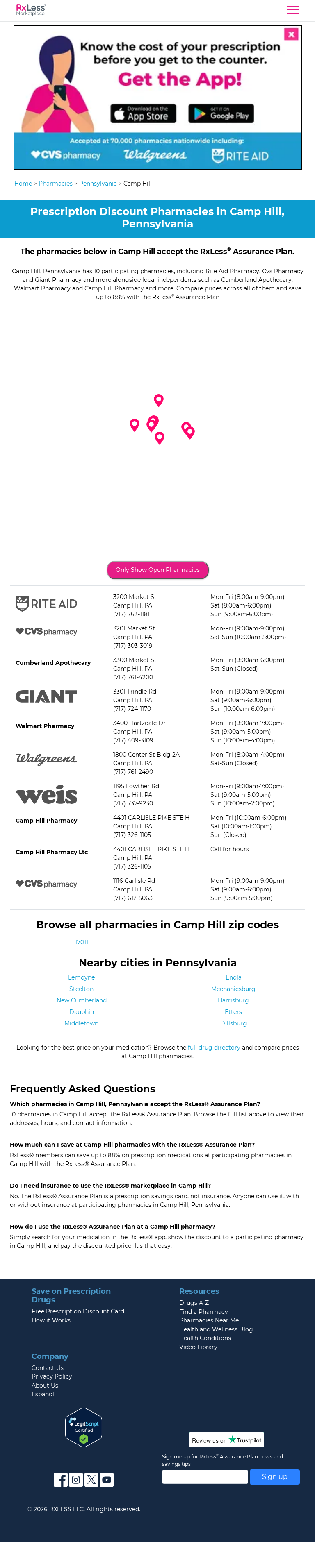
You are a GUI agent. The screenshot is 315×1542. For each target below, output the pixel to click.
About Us (45, 1385)
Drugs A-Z (194, 1302)
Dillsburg (233, 1023)
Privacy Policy (52, 1376)
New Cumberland (82, 1000)
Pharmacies (56, 183)
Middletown (81, 1023)
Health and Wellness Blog (216, 1329)
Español (43, 1394)
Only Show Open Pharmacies (158, 570)
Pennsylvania (98, 183)
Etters (233, 1012)
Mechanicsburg (233, 989)
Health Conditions (205, 1338)
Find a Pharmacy (203, 1311)
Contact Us (48, 1368)
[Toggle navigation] (293, 12)
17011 (81, 942)
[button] (151, 426)
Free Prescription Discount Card (78, 1311)
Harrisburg (233, 1000)
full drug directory (214, 1047)
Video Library (198, 1347)
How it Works (51, 1320)
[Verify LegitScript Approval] (83, 1427)
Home (23, 183)
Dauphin (81, 1012)
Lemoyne (81, 977)
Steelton (81, 989)
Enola (234, 977)
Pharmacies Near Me (209, 1320)
